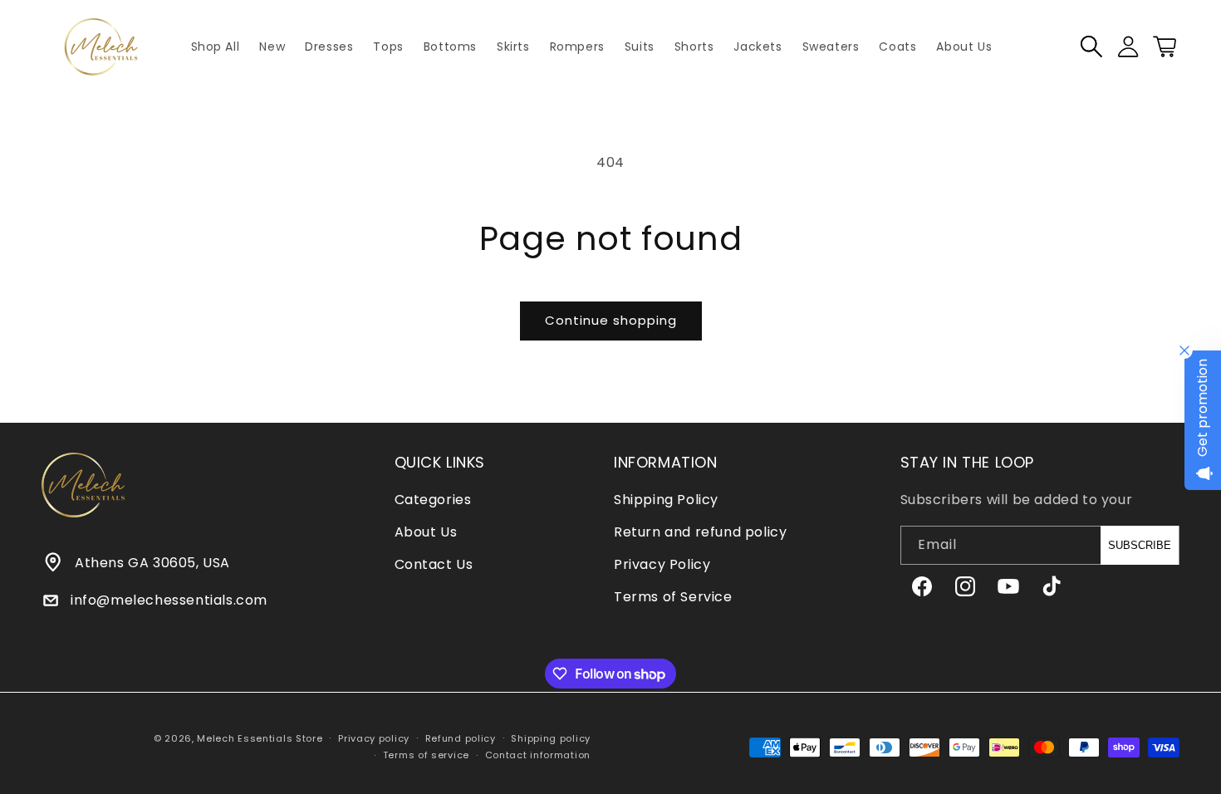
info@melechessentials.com (169, 600)
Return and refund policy (700, 532)
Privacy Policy (662, 564)
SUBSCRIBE (1139, 545)
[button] (1091, 46)
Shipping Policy (666, 499)
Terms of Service (673, 596)
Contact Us (434, 564)
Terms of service (426, 755)
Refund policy (460, 738)
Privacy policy (373, 738)
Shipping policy (551, 738)
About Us (426, 532)
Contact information (538, 755)
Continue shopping (611, 320)
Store (309, 738)
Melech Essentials (244, 738)
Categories (433, 499)
